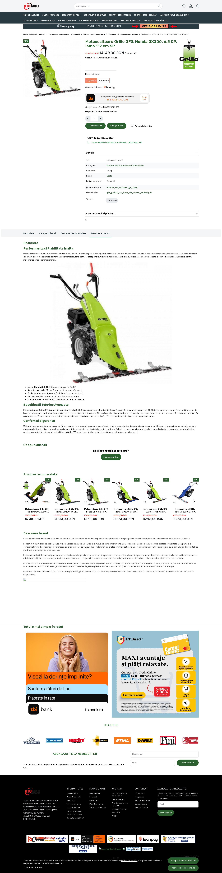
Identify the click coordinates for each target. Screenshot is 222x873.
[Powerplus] (89, 745)
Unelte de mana (48, 21)
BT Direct (93, 797)
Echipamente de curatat (145, 15)
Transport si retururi (97, 807)
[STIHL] (111, 745)
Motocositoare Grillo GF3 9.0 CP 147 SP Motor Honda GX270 (155, 511)
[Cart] (198, 6)
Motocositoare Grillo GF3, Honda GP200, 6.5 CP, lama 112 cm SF (126, 511)
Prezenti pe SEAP (109, 21)
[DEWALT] (134, 745)
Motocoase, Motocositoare (94, 34)
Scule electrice (30, 21)
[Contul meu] (191, 6)
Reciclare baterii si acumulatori (119, 794)
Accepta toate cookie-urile (183, 860)
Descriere (28, 233)
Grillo (109, 175)
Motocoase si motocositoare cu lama (123, 34)
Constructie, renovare (95, 15)
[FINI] (157, 745)
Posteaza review (111, 457)
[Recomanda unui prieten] (87, 219)
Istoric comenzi (141, 804)
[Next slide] (194, 501)
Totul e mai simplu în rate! (155, 21)
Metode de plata (96, 804)
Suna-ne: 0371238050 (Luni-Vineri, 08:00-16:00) (116, 142)
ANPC (114, 816)
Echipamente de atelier (120, 15)
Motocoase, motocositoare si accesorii (64, 34)
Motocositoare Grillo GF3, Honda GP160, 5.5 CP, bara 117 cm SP (96, 511)
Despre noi (71, 800)
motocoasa (112, 200)
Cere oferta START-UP (130, 21)
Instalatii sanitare (67, 21)
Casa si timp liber (50, 15)
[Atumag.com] (38, 6)
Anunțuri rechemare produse (120, 804)
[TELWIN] (179, 745)
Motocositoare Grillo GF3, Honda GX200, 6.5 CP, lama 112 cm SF (37, 511)
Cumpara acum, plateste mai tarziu (117, 98)
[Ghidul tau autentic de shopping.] (147, 849)
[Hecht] (66, 745)
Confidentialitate (73, 807)
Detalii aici (144, 98)
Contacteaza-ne (119, 799)
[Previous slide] (27, 501)
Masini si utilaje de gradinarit (174, 15)
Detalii (90, 152)
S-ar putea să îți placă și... (101, 213)
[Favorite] (184, 6)
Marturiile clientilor (74, 811)
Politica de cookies (129, 861)
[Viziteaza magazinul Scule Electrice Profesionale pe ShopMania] (133, 849)
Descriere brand (100, 233)
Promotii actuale (30, 15)
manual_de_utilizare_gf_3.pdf (122, 187)
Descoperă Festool (71, 15)
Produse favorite (141, 807)
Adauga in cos (116, 125)
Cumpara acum (95, 125)
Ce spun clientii (47, 233)
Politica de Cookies (74, 814)
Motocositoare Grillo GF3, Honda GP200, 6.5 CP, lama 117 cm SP (67, 511)
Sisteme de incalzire (89, 21)
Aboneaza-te (188, 762)
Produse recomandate (73, 233)
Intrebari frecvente (119, 809)
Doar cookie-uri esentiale (183, 868)
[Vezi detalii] (56, 502)
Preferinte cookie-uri (33, 867)
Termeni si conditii (74, 804)
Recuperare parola (142, 800)
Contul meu (139, 793)
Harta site (116, 812)
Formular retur (72, 793)
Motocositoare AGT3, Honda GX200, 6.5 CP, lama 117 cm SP (185, 511)
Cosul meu (93, 800)
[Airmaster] (43, 745)
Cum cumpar (94, 793)
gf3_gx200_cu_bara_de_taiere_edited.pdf (129, 192)
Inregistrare (139, 797)
